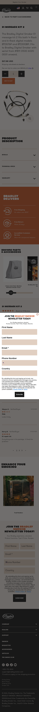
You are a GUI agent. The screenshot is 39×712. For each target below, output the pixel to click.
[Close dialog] (37, 314)
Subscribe (19, 394)
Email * (5, 348)
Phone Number (9, 358)
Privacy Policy (17, 389)
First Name (7, 327)
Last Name (7, 337)
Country (6, 368)
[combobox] (5, 363)
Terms (25, 389)
